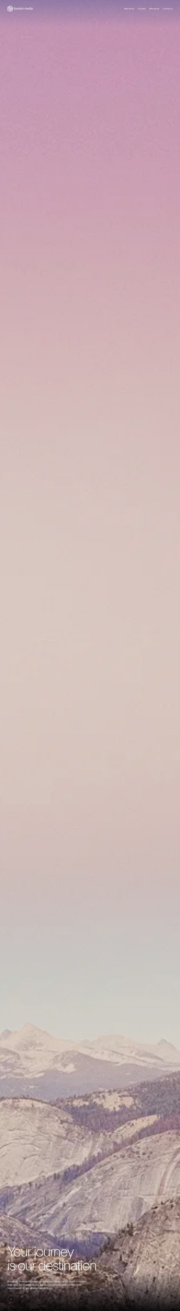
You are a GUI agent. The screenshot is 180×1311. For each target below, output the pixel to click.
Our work (142, 9)
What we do (129, 9)
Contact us (167, 9)
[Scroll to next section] (11, 1299)
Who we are (154, 9)
